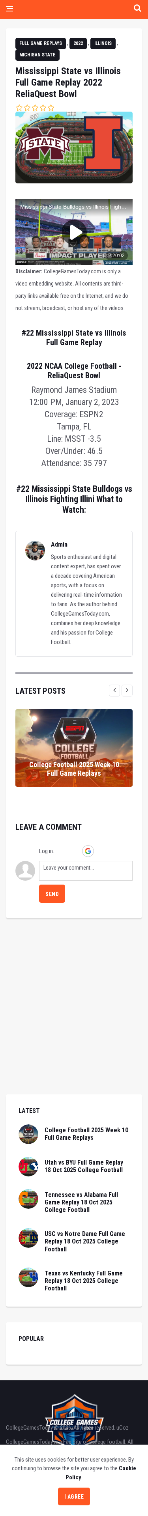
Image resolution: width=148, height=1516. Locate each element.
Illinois (103, 43)
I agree (74, 1497)
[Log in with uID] (61, 851)
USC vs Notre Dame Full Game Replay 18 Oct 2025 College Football (85, 1241)
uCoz (122, 1427)
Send (52, 894)
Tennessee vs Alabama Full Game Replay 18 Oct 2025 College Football (81, 1202)
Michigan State (37, 55)
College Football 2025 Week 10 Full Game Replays (74, 768)
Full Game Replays (40, 43)
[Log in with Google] (88, 851)
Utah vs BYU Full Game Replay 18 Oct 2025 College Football (84, 1166)
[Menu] (9, 9)
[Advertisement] (74, 1020)
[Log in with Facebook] (75, 851)
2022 (78, 43)
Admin (59, 544)
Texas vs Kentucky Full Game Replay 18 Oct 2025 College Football (84, 1281)
